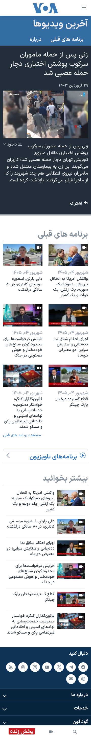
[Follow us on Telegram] (71, 667)
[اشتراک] (71, 679)
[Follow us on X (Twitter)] (59, 667)
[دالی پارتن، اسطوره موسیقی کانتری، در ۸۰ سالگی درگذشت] (22, 255)
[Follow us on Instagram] (35, 667)
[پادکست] (83, 679)
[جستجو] (74, 731)
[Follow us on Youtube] (47, 667)
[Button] (79, 205)
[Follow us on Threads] (23, 667)
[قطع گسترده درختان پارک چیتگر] (68, 376)
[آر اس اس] (11, 667)
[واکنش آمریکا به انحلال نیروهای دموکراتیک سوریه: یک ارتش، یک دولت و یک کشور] (68, 255)
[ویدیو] (51, 731)
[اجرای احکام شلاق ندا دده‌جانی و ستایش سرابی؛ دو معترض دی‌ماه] (68, 315)
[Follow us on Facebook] (83, 667)
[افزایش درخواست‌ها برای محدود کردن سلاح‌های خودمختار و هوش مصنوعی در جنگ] (22, 315)
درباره (35, 39)
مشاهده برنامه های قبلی (22, 435)
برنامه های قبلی (67, 39)
